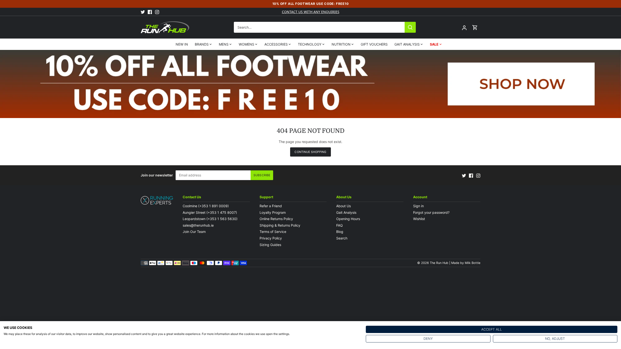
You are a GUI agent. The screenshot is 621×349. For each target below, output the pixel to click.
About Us (343, 206)
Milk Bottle (472, 263)
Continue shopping (310, 152)
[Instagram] (157, 11)
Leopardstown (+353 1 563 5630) (210, 219)
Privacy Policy (271, 238)
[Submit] (410, 27)
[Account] (464, 27)
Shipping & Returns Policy (280, 225)
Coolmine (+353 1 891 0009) (206, 206)
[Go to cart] (475, 27)
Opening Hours (348, 219)
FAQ (339, 225)
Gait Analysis (346, 212)
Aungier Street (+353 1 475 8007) (210, 212)
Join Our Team (194, 232)
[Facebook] (150, 11)
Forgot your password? (431, 212)
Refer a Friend (271, 206)
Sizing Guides (270, 245)
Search (341, 238)
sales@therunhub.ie (199, 225)
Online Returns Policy (276, 219)
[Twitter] (143, 11)
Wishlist (419, 219)
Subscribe (261, 175)
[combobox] (319, 27)
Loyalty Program (273, 212)
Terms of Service (273, 232)
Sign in (418, 206)
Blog (339, 232)
